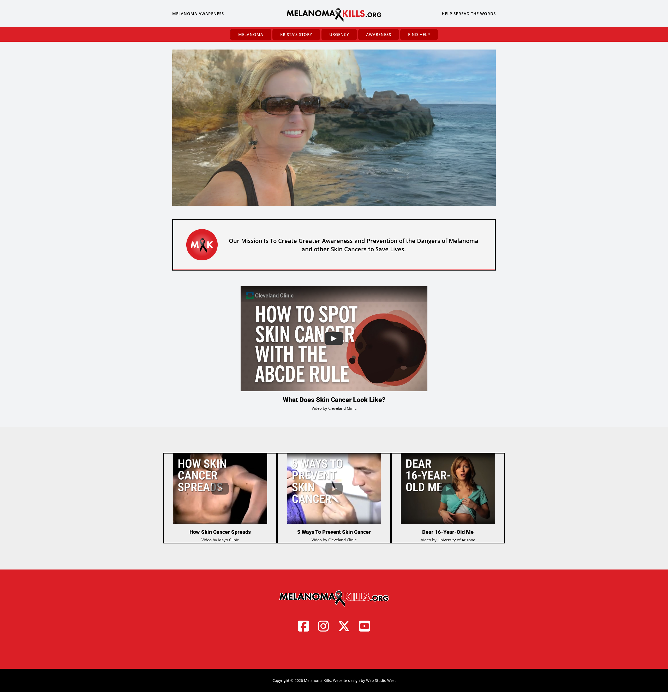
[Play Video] (334, 338)
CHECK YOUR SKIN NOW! (377, 156)
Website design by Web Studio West (364, 680)
